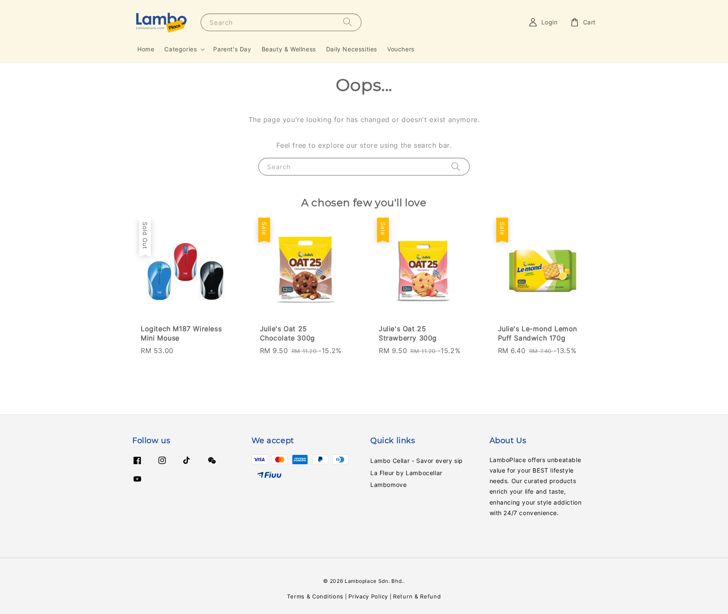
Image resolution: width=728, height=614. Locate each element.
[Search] (347, 22)
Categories (180, 49)
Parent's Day (232, 49)
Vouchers (401, 49)
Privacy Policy (368, 596)
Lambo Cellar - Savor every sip (416, 460)
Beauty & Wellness (289, 49)
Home (145, 49)
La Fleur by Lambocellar (406, 472)
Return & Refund (417, 596)
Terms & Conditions (315, 596)
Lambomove (388, 484)
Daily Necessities (351, 49)
